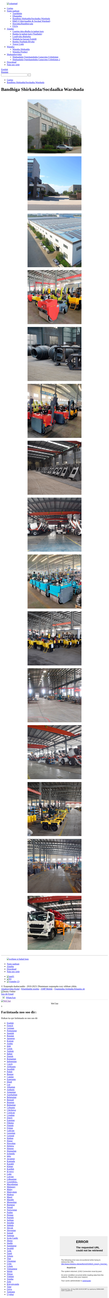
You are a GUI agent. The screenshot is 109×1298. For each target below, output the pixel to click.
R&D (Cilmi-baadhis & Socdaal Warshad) (31, 21)
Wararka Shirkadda (21, 49)
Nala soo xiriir (13, 64)
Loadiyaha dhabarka (21, 36)
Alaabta (10, 29)
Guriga (10, 8)
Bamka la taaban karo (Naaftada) (27, 34)
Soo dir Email (7, 994)
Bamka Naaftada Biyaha (23, 41)
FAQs (15, 26)
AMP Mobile (47, 989)
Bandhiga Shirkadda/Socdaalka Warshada (31, 18)
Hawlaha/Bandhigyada (22, 23)
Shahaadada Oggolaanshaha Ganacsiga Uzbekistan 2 (36, 59)
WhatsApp (11, 997)
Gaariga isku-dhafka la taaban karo (28, 31)
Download (11, 62)
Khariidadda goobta (30, 989)
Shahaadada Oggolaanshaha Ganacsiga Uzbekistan (35, 57)
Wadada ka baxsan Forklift (24, 39)
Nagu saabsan (13, 11)
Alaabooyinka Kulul (10, 989)
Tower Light (18, 44)
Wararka (10, 47)
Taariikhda (17, 13)
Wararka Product (20, 52)
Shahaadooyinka (14, 54)
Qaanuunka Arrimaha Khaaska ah (69, 989)
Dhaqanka (17, 16)
